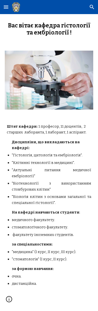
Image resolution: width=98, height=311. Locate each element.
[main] (49, 29)
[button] (6, 7)
